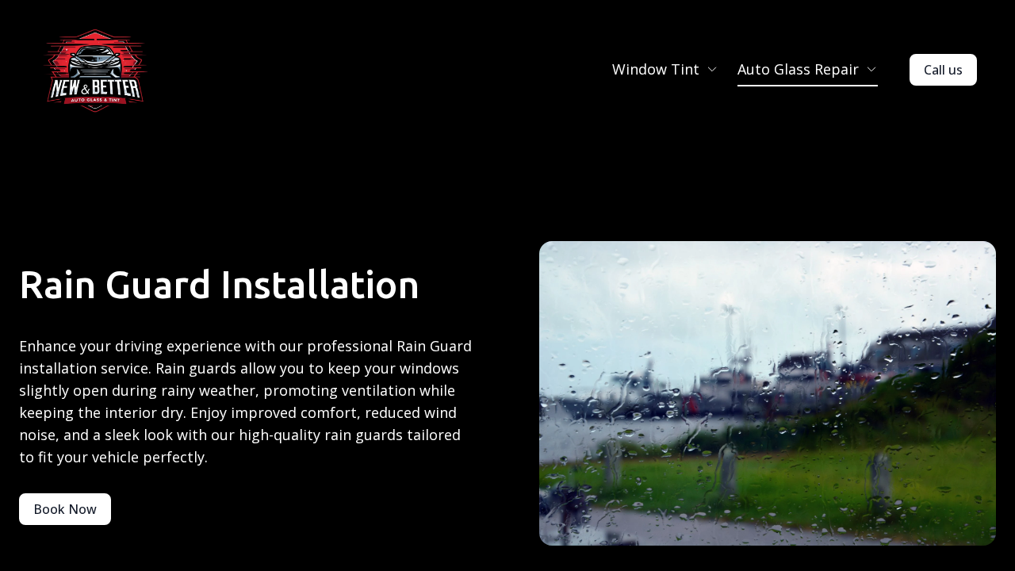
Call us (943, 70)
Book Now (65, 509)
